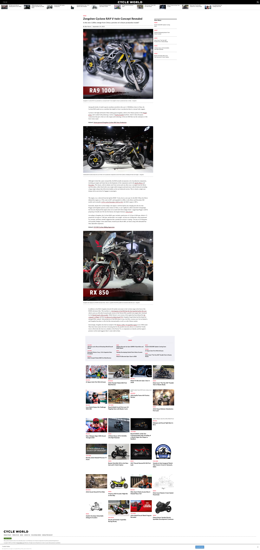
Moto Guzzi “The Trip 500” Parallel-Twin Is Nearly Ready (161, 41)
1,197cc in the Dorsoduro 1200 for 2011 (112, 202)
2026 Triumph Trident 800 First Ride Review (99, 358)
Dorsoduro (91, 185)
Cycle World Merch (36, 535)
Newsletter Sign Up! (47, 535)
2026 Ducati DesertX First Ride (95, 492)
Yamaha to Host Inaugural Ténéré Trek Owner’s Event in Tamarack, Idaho (163, 465)
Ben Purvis (88, 26)
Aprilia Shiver (138, 183)
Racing (147, 349)
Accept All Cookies (199, 546)
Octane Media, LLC (20, 542)
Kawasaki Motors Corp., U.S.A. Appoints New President (99, 353)
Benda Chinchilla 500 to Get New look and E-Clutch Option (161, 56)
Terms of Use (15, 535)
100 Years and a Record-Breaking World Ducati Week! (100, 347)
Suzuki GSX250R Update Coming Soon (162, 25)
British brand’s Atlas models (100, 315)
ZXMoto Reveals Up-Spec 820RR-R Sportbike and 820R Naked (129, 347)
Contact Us (27, 535)
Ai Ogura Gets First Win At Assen (154, 350)
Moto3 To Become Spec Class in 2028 (126, 356)
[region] (130, 547)
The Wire (89, 345)
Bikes (117, 345)
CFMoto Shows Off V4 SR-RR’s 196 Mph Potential (161, 48)
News (84, 15)
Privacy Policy (7, 535)
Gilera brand (129, 211)
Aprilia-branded (119, 114)
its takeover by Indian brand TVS (114, 317)
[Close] (257, 547)
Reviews (89, 356)
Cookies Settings (7, 538)
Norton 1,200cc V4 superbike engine (127, 324)
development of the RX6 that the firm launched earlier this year (128, 311)
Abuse (21, 535)
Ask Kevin (111, 517)
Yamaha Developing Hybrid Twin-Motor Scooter (162, 33)
